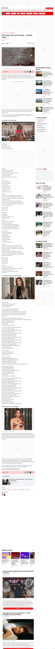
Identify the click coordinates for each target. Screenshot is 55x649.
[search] (44, 8)
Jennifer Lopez (23, 75)
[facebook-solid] (28, 72)
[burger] (52, 10)
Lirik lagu (3, 433)
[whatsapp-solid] (25, 72)
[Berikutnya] (35, 549)
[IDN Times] (5, 8)
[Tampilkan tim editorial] (34, 494)
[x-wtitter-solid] (30, 72)
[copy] (33, 72)
